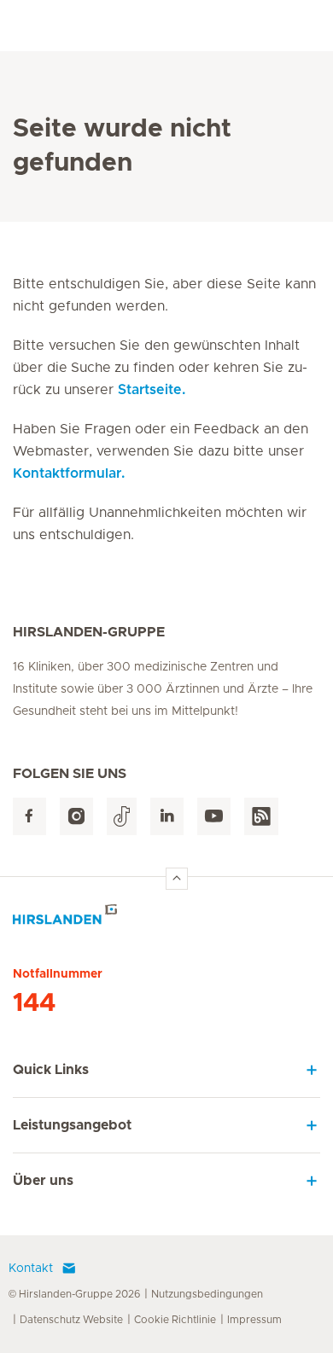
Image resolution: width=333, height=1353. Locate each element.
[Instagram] (76, 817)
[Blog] (261, 817)
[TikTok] (122, 817)
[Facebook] (29, 817)
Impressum (254, 1320)
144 (34, 1003)
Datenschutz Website (71, 1320)
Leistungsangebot (72, 1125)
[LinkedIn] (167, 817)
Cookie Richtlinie (175, 1320)
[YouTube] (214, 817)
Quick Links (51, 1070)
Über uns (43, 1181)
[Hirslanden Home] (166, 919)
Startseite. (151, 390)
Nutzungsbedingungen (207, 1294)
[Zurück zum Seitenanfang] (176, 878)
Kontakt (31, 1269)
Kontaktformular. (69, 473)
